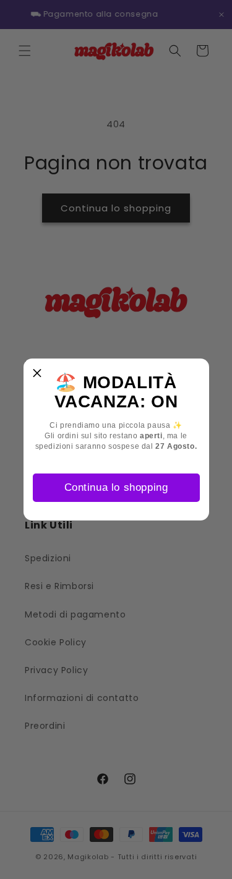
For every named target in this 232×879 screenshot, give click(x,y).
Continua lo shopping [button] (116, 487)
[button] (38, 373)
